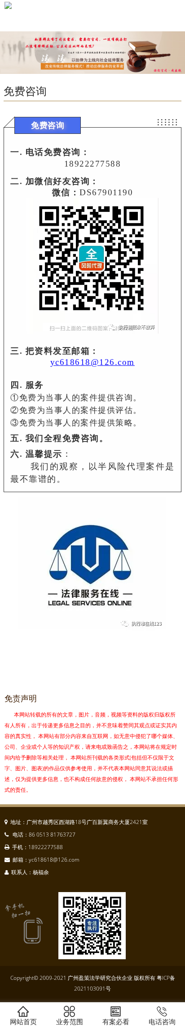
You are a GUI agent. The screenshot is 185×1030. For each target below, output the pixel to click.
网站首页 (23, 1021)
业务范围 (69, 1021)
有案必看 (115, 1021)
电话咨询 (162, 1021)
